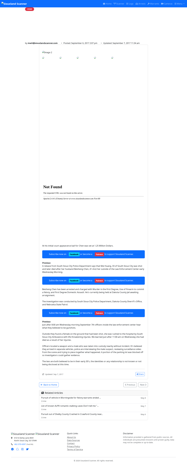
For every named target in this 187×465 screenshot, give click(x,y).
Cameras (168, 3)
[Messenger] (12, 449)
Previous (130, 384)
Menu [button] (180, 3)
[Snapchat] (17, 449)
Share (141, 374)
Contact (71, 443)
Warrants (154, 3)
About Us (71, 437)
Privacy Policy (73, 446)
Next (142, 384)
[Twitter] (27, 449)
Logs (131, 3)
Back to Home (50, 384)
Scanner (120, 3)
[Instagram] (22, 449)
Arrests (142, 3)
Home (109, 3)
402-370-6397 (20, 444)
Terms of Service (75, 449)
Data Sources (73, 440)
